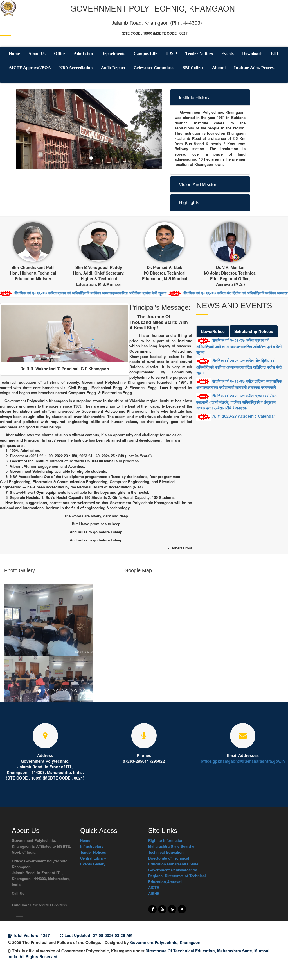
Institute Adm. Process (254, 67)
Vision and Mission (198, 184)
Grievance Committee (154, 67)
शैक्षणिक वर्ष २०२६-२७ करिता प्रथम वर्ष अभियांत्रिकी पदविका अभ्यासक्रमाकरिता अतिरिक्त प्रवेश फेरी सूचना (239, 346)
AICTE (153, 887)
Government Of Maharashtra (172, 869)
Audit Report (113, 67)
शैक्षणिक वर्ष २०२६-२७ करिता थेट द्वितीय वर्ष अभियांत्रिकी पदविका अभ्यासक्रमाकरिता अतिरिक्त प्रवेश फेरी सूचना (239, 366)
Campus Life (145, 53)
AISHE (153, 893)
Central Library (93, 858)
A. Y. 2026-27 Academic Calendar (243, 416)
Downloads (252, 53)
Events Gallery (92, 864)
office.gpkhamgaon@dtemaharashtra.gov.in (243, 761)
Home (14, 53)
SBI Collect (193, 67)
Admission (83, 53)
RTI (274, 53)
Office (59, 53)
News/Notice (213, 331)
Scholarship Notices (253, 331)
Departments (113, 53)
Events (227, 53)
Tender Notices (199, 53)
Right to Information (165, 840)
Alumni (219, 67)
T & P (171, 53)
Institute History (194, 97)
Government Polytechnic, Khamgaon (165, 942)
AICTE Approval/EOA (30, 67)
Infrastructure (92, 846)
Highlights (189, 202)
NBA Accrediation (76, 67)
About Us (37, 53)
